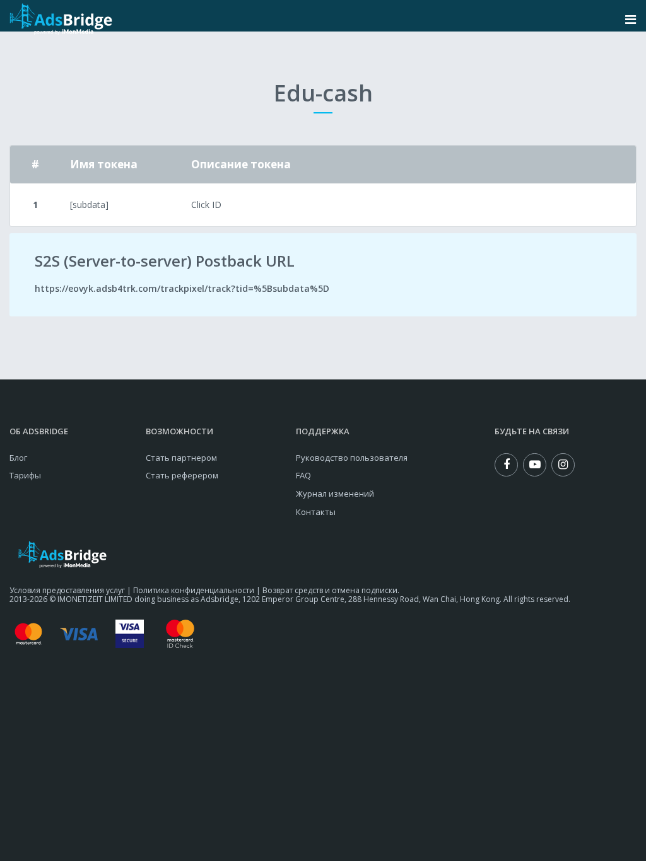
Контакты (316, 511)
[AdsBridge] (60, 19)
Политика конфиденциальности (193, 590)
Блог (18, 457)
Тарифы (25, 475)
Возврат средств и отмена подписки (329, 590)
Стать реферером (182, 475)
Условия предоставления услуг (67, 590)
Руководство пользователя (352, 457)
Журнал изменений (335, 493)
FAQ (303, 475)
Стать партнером (181, 457)
